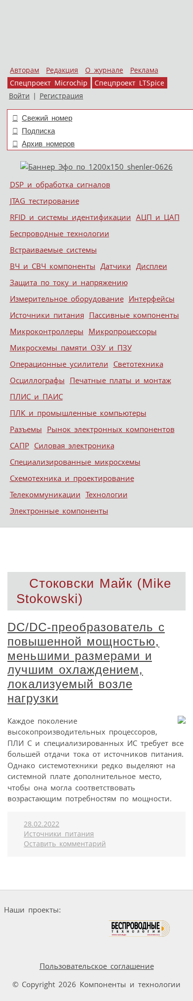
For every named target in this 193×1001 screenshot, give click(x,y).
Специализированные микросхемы (75, 462)
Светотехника (138, 364)
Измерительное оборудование (67, 299)
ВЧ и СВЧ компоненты (53, 266)
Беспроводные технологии (59, 233)
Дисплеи (151, 266)
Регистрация (61, 95)
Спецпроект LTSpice (129, 83)
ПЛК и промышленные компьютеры (78, 413)
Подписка (38, 131)
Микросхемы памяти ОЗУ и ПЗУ (71, 347)
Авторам (24, 70)
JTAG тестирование (44, 201)
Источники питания (47, 315)
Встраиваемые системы (53, 250)
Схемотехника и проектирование (72, 478)
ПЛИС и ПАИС (36, 396)
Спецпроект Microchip (49, 83)
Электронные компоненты (59, 511)
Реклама (144, 70)
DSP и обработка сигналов (60, 184)
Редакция (62, 70)
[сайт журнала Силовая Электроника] (96, 910)
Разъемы (26, 429)
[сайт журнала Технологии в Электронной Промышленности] (160, 910)
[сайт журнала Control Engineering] (30, 947)
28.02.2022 (41, 824)
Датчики (115, 266)
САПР (19, 445)
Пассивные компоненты (134, 315)
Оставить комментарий (65, 843)
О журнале (104, 70)
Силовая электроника (74, 445)
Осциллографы (37, 380)
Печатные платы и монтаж (120, 380)
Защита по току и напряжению (69, 282)
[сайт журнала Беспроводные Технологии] (140, 928)
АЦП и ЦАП (158, 217)
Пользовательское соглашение (97, 966)
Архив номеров (48, 143)
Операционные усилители (59, 364)
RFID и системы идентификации (70, 217)
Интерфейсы (152, 299)
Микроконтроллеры (47, 331)
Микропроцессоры (123, 331)
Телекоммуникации (45, 494)
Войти (19, 95)
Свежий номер (47, 118)
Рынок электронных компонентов (111, 429)
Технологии (107, 494)
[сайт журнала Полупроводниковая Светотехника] (61, 928)
